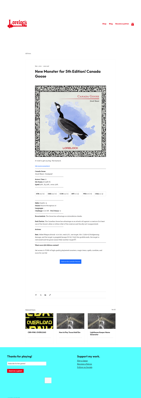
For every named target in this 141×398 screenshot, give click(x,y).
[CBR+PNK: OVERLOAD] (39, 321)
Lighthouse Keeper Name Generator (100, 333)
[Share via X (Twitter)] (41, 295)
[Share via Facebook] (36, 295)
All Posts (28, 53)
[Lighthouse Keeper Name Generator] (101, 321)
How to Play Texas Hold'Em (69, 332)
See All (114, 309)
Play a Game (82, 360)
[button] (132, 24)
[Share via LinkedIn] (45, 295)
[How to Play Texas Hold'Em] (70, 321)
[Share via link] (50, 295)
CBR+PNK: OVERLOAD (37, 332)
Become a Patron (84, 364)
